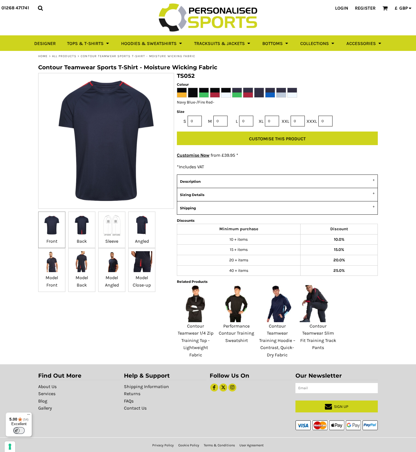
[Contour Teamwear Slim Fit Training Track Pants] (318, 303)
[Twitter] (223, 387)
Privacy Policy (163, 445)
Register (365, 8)
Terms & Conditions (219, 445)
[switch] (19, 430)
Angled (142, 241)
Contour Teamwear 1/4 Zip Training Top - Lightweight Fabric (195, 340)
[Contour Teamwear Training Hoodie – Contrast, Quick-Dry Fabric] (277, 303)
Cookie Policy (188, 445)
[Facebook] (214, 387)
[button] (40, 8)
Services (46, 393)
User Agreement (251, 445)
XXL (285, 121)
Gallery (45, 408)
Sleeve (111, 241)
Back (82, 241)
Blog (42, 401)
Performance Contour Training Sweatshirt (236, 333)
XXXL (311, 121)
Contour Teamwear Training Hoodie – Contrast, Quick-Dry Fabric (277, 340)
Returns (132, 393)
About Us (47, 386)
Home (43, 56)
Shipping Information (146, 386)
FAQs (129, 401)
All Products (64, 56)
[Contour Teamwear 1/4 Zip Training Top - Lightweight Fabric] (195, 303)
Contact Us (135, 408)
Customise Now (193, 155)
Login (341, 8)
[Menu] (28, 415)
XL (261, 121)
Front (51, 241)
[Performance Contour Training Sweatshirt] (236, 303)
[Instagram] (232, 387)
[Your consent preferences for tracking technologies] (10, 446)
